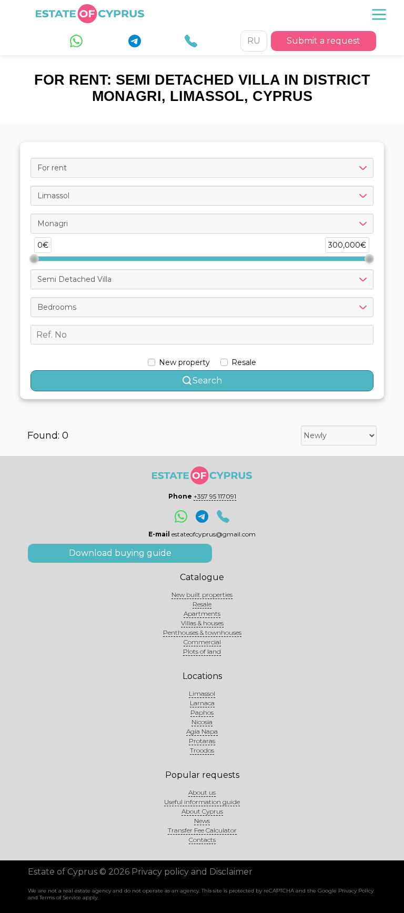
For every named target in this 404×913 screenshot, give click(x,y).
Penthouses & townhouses (202, 632)
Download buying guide (120, 553)
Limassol (202, 693)
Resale (202, 604)
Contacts (202, 840)
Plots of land (202, 651)
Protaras (202, 741)
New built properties (202, 594)
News (202, 821)
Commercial (202, 642)
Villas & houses (202, 623)
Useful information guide (202, 802)
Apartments (202, 613)
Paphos (202, 712)
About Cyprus (202, 811)
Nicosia (202, 722)
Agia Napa (202, 731)
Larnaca (202, 703)
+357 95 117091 (215, 496)
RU (253, 41)
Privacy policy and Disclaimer (192, 872)
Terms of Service (60, 897)
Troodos (202, 750)
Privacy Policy (355, 890)
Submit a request (323, 41)
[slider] (34, 258)
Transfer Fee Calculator (202, 830)
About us (202, 792)
